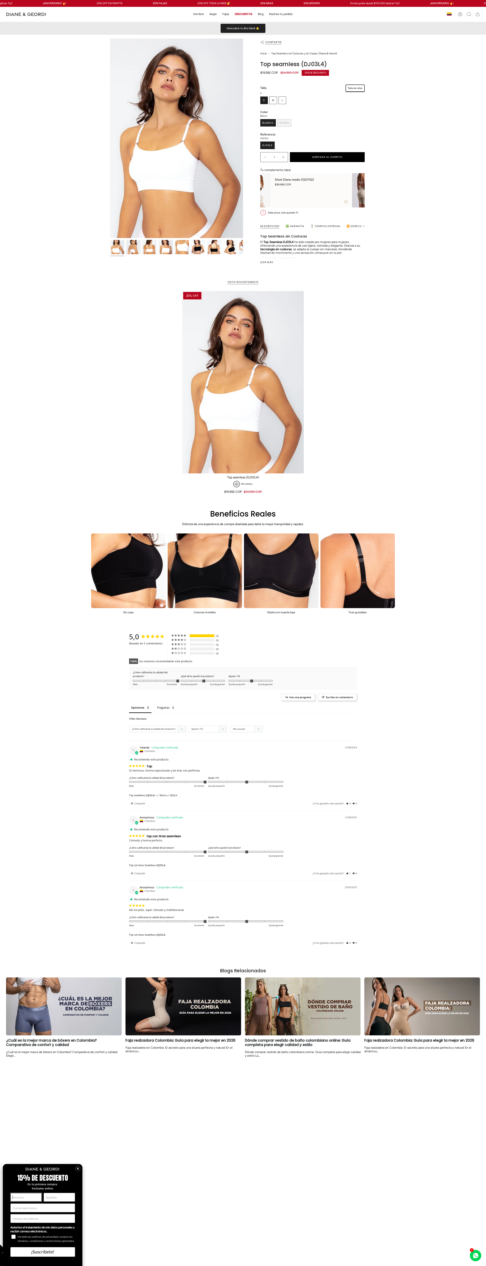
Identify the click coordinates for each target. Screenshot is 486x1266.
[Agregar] (356, 201)
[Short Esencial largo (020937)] (269, 190)
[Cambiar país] (449, 14)
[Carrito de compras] (477, 14)
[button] (198, 14)
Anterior (110, 138)
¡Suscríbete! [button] (42, 1251)
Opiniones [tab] (137, 707)
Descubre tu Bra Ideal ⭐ (243, 28)
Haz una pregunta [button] (300, 697)
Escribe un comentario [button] (339, 697)
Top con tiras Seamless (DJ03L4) (147, 865)
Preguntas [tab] (163, 707)
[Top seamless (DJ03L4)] (243, 382)
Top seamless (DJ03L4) (142, 795)
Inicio (263, 53)
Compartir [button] (139, 803)
